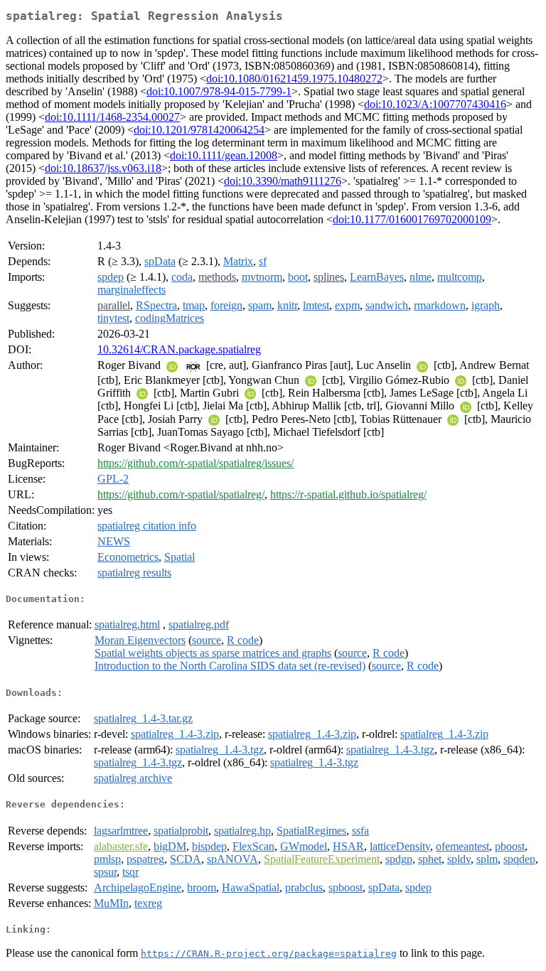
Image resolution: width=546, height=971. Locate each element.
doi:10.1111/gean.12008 (223, 155)
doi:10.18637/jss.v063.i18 (103, 168)
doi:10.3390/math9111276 (282, 181)
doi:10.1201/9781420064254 (199, 130)
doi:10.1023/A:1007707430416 (435, 104)
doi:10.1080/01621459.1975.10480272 (294, 79)
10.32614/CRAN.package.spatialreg (179, 349)
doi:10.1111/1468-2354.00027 (112, 117)
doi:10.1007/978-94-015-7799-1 (218, 91)
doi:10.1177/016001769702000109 (412, 219)
